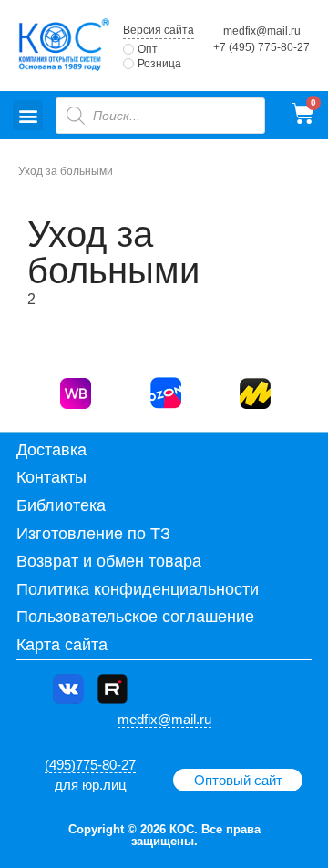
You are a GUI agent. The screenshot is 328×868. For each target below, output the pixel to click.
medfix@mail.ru (262, 31)
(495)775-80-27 (90, 764)
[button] (28, 115)
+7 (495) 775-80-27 (261, 47)
